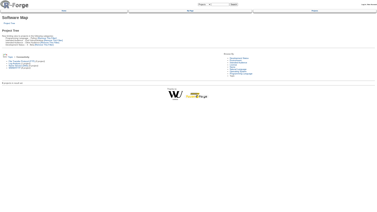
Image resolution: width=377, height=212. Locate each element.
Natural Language (238, 69)
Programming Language (241, 74)
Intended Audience (238, 63)
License (233, 65)
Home (64, 11)
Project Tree (9, 23)
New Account (372, 4)
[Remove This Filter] (47, 38)
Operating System (238, 71)
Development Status (239, 58)
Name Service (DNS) (18, 66)
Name (232, 67)
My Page (190, 11)
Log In (364, 4)
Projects (315, 11)
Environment (236, 60)
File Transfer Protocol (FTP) (22, 61)
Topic (10, 57)
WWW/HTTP (14, 68)
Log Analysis (14, 63)
